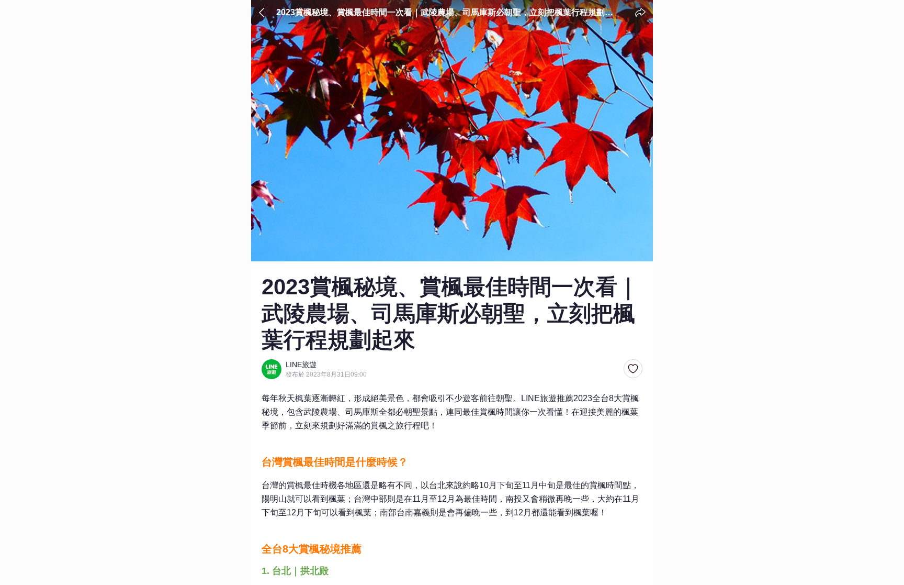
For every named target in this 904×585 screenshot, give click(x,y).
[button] (633, 369)
